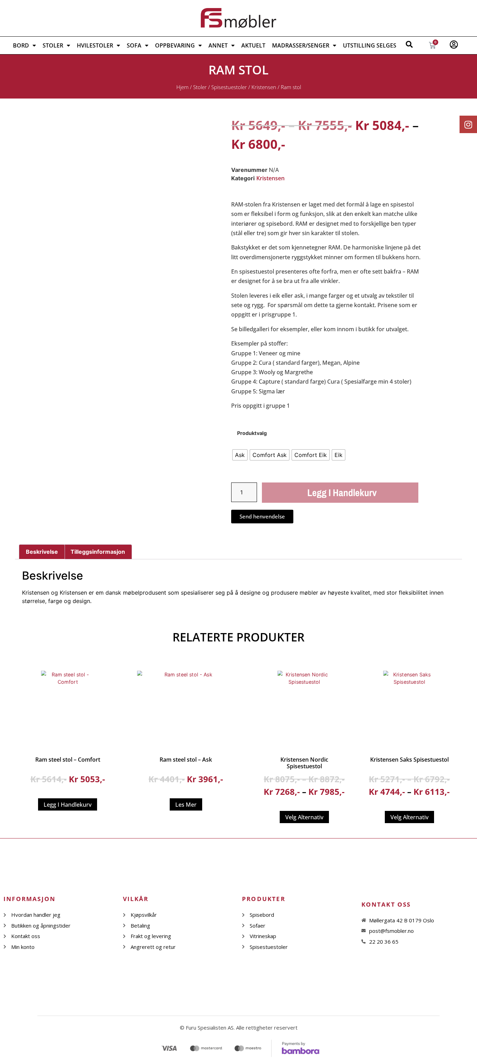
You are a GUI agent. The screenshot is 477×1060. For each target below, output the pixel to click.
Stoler (200, 87)
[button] (171, 135)
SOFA (134, 45)
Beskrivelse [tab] (42, 551)
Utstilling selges (369, 45)
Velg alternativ (304, 817)
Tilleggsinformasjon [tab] (98, 551)
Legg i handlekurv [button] (67, 804)
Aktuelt (253, 45)
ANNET (218, 45)
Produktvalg (252, 433)
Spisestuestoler (229, 87)
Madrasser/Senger (300, 45)
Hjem (182, 87)
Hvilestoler (95, 45)
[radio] (240, 455)
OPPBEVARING (175, 45)
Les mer (186, 804)
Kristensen (263, 87)
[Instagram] (468, 124)
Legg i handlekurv (342, 492)
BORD (21, 45)
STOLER (53, 45)
